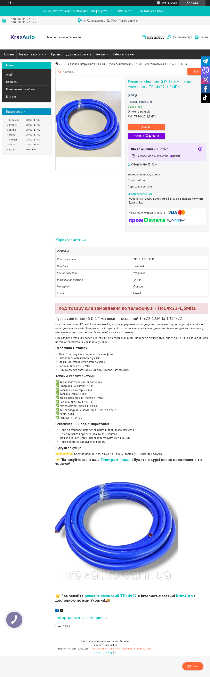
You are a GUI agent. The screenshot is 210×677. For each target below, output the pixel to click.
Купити (146, 127)
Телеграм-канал (115, 459)
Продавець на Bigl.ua (105, 644)
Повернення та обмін (20, 89)
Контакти (102, 54)
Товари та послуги (31, 54)
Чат (196, 666)
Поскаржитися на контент (105, 648)
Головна (9, 54)
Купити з (139, 136)
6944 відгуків (169, 2)
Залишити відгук (182, 37)
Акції (9, 74)
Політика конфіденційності (137, 648)
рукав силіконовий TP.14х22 (111, 596)
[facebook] (57, 611)
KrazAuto (184, 596)
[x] (61, 611)
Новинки (11, 82)
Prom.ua (124, 641)
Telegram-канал (123, 54)
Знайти (197, 71)
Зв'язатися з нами (151, 11)
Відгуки (11, 97)
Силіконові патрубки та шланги (85, 64)
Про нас (56, 54)
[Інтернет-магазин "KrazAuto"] (22, 37)
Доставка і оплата (78, 54)
